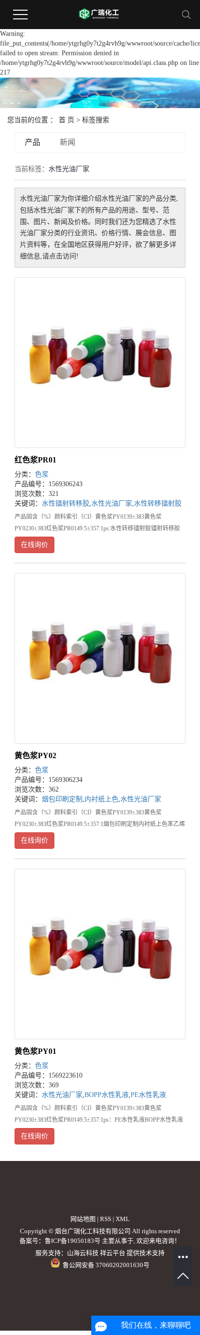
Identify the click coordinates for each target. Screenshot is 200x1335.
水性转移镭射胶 (158, 503)
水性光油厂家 (111, 503)
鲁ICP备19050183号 (72, 1240)
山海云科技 (83, 1252)
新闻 (67, 142)
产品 (32, 142)
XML (123, 1219)
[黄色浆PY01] (100, 954)
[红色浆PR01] (100, 362)
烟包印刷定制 (62, 799)
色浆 (42, 474)
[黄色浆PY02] (100, 658)
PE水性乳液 (148, 1094)
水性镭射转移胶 (65, 503)
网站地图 (83, 1219)
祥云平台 (112, 1252)
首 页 (66, 120)
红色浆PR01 (35, 460)
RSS (105, 1219)
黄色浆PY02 (35, 755)
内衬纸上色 (101, 799)
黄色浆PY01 (35, 1051)
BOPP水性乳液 (106, 1094)
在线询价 (34, 544)
